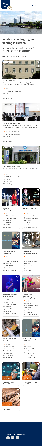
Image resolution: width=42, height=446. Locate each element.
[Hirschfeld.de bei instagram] (12, 437)
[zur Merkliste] (36, 5)
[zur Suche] (32, 5)
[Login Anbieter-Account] (25, 5)
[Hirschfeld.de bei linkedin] (17, 437)
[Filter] (28, 5)
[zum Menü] (39, 5)
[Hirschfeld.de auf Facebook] (8, 437)
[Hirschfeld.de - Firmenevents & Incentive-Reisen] (5, 4)
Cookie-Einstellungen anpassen (16, 434)
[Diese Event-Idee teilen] (37, 66)
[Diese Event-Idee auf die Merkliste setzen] (37, 62)
